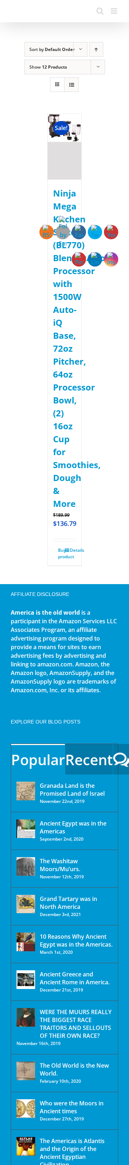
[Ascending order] (96, 49)
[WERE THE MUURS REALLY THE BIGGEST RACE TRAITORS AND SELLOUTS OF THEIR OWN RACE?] (25, 1017)
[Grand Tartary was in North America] (25, 904)
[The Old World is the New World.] (25, 1071)
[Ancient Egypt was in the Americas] (25, 828)
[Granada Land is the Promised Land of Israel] (25, 791)
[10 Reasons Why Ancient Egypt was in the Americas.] (25, 942)
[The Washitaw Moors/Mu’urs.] (25, 866)
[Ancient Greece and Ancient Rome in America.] (25, 979)
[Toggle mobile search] (100, 11)
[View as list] (71, 85)
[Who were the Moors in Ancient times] (25, 1108)
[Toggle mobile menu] (114, 11)
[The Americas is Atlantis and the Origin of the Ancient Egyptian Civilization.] (25, 1146)
